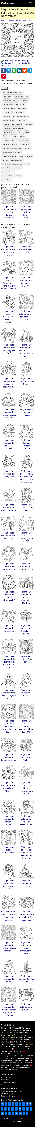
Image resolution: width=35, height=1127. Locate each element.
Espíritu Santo (24, 140)
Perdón (19, 132)
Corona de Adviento (9, 108)
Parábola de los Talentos (20, 116)
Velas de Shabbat (8, 172)
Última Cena (6, 180)
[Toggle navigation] (30, 3)
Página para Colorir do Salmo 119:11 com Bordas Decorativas (16, 1032)
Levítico (5, 160)
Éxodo (5, 136)
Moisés (14, 140)
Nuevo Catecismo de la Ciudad (12, 148)
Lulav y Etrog (22, 120)
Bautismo (6, 124)
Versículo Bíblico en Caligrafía (12, 176)
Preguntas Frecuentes (9, 1082)
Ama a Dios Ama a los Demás (12, 168)
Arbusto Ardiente (17, 124)
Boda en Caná (20, 104)
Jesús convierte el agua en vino (12, 92)
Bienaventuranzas (16, 160)
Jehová (14, 144)
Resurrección (22, 108)
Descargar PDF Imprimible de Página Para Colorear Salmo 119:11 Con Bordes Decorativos (15, 63)
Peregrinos (13, 136)
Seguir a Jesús (24, 144)
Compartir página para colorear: (13, 81)
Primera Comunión (8, 120)
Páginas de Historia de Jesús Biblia (13, 128)
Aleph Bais (28, 124)
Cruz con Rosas (8, 104)
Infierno (27, 148)
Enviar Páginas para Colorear (12, 1091)
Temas (10, 20)
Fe (27, 164)
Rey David (25, 100)
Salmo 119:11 (27, 20)
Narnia (27, 132)
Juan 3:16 (6, 144)
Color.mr (7, 3)
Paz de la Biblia (18, 112)
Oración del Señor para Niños (12, 152)
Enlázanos (5, 1084)
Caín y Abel (6, 116)
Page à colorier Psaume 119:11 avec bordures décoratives (17, 1039)
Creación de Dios (8, 132)
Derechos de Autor (8, 1096)
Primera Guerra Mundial (21, 96)
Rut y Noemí (7, 96)
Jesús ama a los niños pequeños (13, 164)
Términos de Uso (7, 1094)
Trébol (22, 136)
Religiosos (18, 20)
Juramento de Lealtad (9, 156)
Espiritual (6, 140)
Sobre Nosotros (7, 1077)
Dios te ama (6, 112)
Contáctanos (5, 1080)
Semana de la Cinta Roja (10, 100)
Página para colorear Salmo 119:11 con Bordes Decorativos (17, 1046)
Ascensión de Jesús (26, 156)
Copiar (4, 88)
